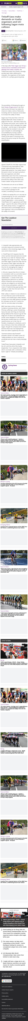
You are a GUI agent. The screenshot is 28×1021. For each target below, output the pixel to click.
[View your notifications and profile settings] (16, 3)
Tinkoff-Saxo (19, 10)
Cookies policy (5, 996)
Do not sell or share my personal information (12, 1008)
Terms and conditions (7, 986)
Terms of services (18, 232)
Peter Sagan (4, 13)
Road (3, 360)
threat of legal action (11, 107)
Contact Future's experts (7, 990)
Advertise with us (6, 1005)
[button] (26, 3)
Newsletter (24, 40)
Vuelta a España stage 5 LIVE (16, 7)
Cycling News (10, 31)
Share (5, 40)
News (3, 31)
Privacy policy (5, 993)
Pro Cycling (4, 10)
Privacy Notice (20, 233)
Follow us (16, 40)
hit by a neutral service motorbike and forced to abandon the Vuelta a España (13, 67)
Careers (3, 1002)
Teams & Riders (11, 10)
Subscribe (20, 3)
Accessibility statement (7, 999)
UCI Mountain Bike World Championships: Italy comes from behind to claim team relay (13, 955)
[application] (14, 151)
